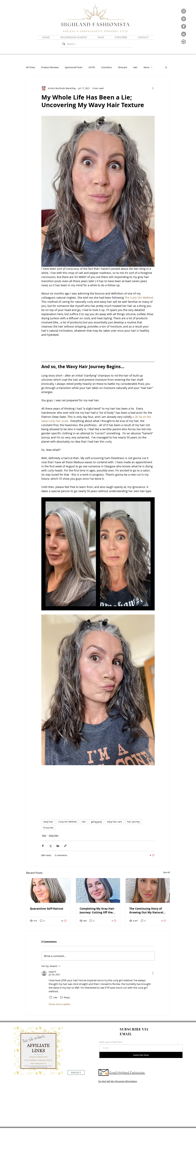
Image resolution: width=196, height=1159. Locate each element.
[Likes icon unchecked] (51, 998)
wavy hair (48, 822)
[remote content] (98, 348)
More (146, 67)
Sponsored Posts (73, 67)
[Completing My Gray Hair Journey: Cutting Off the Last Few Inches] (98, 891)
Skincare (122, 67)
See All (166, 873)
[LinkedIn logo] (183, 34)
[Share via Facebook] (42, 846)
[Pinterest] (183, 18)
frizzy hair (48, 828)
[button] (166, 67)
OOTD (92, 67)
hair (84, 822)
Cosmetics (106, 67)
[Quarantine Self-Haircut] (48, 891)
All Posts (30, 67)
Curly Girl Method (67, 822)
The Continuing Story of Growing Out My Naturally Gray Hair (147, 911)
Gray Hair (53, 836)
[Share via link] (65, 846)
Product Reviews (50, 67)
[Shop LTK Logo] (183, 41)
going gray (96, 822)
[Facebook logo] (183, 26)
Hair (135, 67)
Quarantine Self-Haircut (46, 909)
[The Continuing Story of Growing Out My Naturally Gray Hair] (148, 891)
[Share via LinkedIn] (57, 846)
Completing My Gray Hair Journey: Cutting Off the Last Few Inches (97, 911)
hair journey (133, 822)
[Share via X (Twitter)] (50, 846)
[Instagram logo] (183, 11)
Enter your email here (110, 1042)
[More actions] (153, 88)
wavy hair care (114, 822)
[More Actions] (153, 974)
